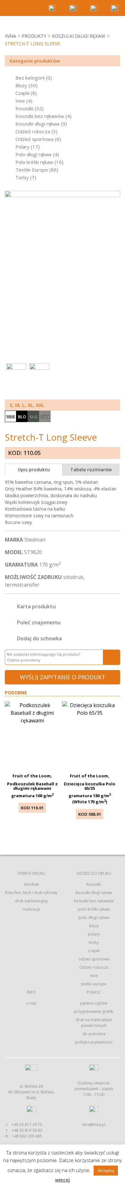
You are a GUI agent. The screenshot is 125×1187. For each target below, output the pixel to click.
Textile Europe (31, 169)
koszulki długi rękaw (94, 892)
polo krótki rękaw (94, 909)
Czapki (22, 93)
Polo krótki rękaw (34, 162)
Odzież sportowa (34, 139)
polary (94, 934)
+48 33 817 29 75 (27, 1124)
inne (94, 975)
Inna (10, 36)
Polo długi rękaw (33, 154)
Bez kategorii (30, 77)
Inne (20, 100)
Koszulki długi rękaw (78, 36)
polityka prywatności (94, 1042)
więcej (62, 1179)
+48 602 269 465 (27, 1136)
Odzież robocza (32, 131)
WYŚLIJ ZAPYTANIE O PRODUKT (62, 677)
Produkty (34, 36)
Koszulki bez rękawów (39, 116)
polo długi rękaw (94, 917)
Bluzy (21, 85)
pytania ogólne (93, 1003)
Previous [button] (102, 355)
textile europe (93, 984)
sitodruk (31, 884)
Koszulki (24, 108)
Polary (22, 146)
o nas (31, 1003)
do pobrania (93, 1034)
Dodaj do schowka (39, 638)
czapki (94, 950)
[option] (62, 263)
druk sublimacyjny (31, 901)
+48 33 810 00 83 (27, 1130)
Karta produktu (36, 606)
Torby (22, 177)
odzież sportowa (94, 959)
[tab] (34, 469)
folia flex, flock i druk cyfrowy (31, 892)
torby (94, 942)
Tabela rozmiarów (91, 469)
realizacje (31, 909)
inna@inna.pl (93, 1124)
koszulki (94, 884)
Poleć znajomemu (39, 622)
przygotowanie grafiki (93, 1011)
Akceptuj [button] (105, 1170)
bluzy (94, 926)
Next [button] (113, 355)
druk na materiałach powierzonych (94, 1022)
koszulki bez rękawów (93, 901)
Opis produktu (34, 469)
